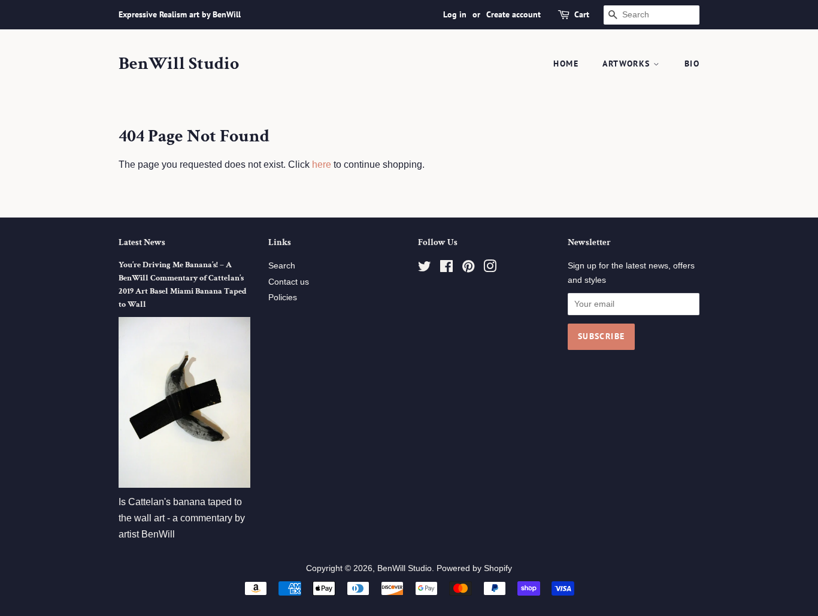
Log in (454, 14)
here (321, 164)
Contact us (288, 281)
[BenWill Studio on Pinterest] (468, 268)
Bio (691, 63)
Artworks (627, 63)
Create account (513, 14)
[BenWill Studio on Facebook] (446, 268)
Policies (282, 297)
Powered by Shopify (474, 568)
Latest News (142, 242)
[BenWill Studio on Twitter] (424, 268)
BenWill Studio (179, 64)
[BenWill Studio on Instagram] (489, 268)
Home (565, 63)
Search (281, 265)
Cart (581, 14)
